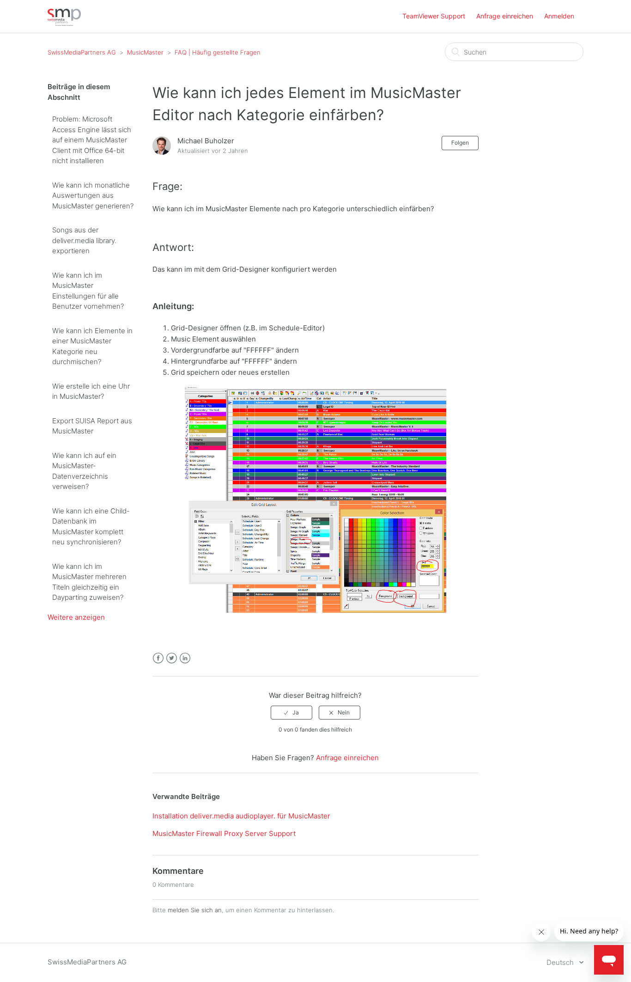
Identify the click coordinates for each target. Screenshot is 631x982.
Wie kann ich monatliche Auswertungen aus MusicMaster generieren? (92, 195)
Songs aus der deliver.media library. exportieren (84, 240)
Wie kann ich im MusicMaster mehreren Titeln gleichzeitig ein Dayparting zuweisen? (89, 582)
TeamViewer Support (433, 16)
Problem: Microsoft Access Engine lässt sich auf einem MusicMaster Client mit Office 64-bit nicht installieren (91, 140)
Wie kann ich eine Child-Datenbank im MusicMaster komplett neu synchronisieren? (91, 526)
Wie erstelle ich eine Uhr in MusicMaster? (91, 391)
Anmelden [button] (559, 16)
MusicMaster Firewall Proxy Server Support (224, 833)
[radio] (291, 713)
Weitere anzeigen (76, 617)
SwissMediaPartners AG (82, 52)
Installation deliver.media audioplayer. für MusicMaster (241, 815)
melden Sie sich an (195, 910)
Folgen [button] (460, 142)
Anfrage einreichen (504, 16)
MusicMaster (145, 52)
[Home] (64, 23)
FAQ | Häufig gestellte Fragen (218, 52)
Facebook (158, 658)
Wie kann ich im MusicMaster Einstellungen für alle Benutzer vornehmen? (88, 291)
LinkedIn (185, 658)
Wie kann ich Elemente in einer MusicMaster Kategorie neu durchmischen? (92, 346)
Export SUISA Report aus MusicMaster (92, 426)
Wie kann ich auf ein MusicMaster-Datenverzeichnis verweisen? (84, 471)
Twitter (171, 658)
